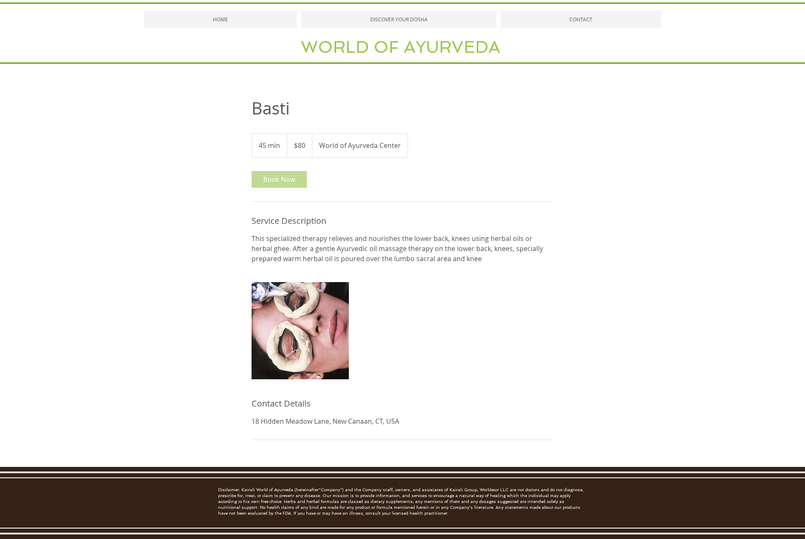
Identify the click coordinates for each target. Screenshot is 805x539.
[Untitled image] (300, 330)
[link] (279, 179)
